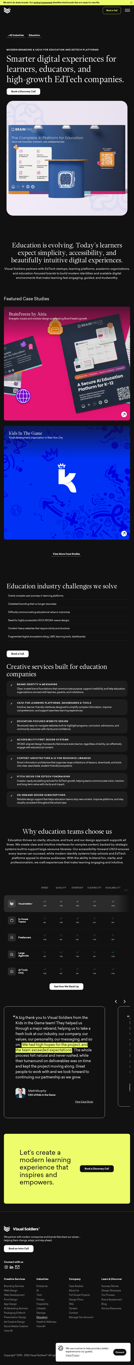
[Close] (131, 2)
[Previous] (116, 1001)
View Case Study (84, 1102)
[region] (67, 930)
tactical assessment (43, 2)
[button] (72, 1355)
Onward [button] (120, 1352)
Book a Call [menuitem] (111, 10)
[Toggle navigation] (127, 10)
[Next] (124, 1001)
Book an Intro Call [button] (19, 1248)
